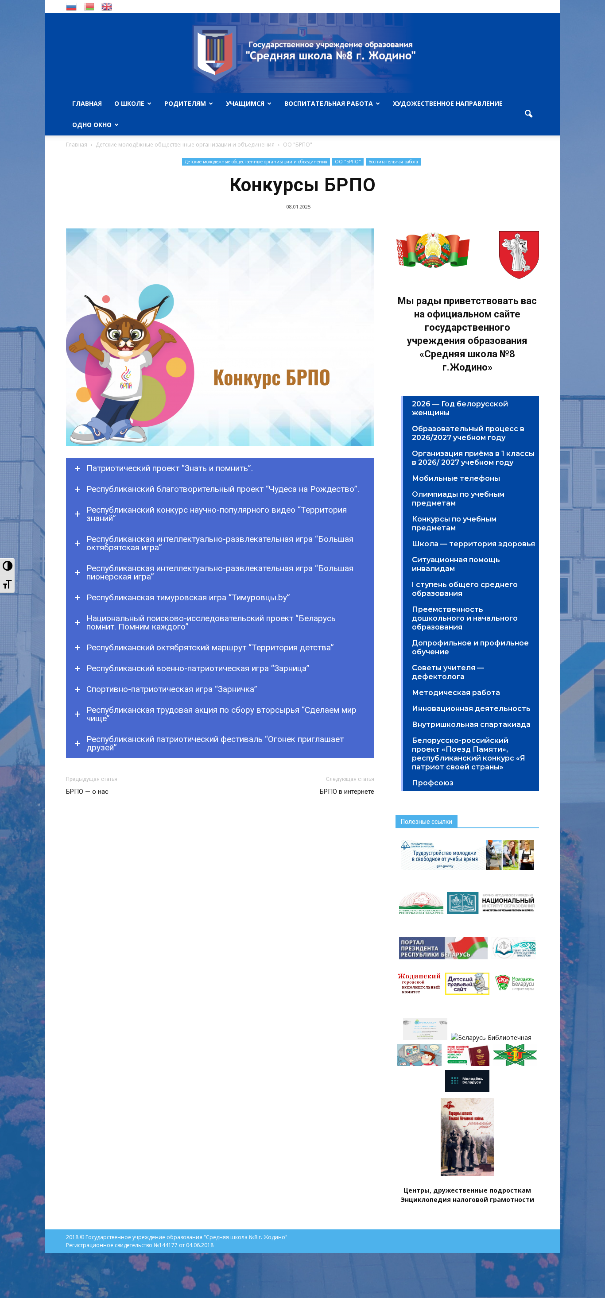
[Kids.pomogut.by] (419, 1063)
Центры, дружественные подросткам (467, 1190)
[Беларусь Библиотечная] (491, 1037)
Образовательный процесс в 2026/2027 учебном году (468, 433)
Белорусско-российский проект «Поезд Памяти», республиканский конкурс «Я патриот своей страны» (468, 753)
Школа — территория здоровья (473, 544)
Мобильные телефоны (456, 478)
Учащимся (245, 103)
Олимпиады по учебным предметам (458, 498)
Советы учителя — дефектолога (448, 672)
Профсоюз (433, 783)
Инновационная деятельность (471, 708)
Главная (87, 103)
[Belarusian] (89, 6)
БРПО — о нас (87, 792)
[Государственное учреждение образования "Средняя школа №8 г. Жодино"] (302, 53)
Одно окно (92, 124)
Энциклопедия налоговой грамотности (467, 1199)
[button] (528, 114)
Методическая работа (456, 692)
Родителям (185, 103)
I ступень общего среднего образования (465, 589)
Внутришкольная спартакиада (471, 724)
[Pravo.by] (467, 1063)
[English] (106, 6)
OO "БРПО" (348, 161)
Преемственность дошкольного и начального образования (465, 618)
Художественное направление (448, 103)
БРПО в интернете (347, 792)
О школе (129, 103)
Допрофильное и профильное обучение (470, 647)
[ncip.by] (515, 1063)
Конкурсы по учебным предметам (454, 523)
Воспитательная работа (328, 103)
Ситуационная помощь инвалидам (456, 564)
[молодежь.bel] (467, 1090)
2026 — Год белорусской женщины (460, 408)
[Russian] (71, 6)
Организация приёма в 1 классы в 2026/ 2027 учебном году (473, 458)
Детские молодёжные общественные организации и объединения (256, 161)
